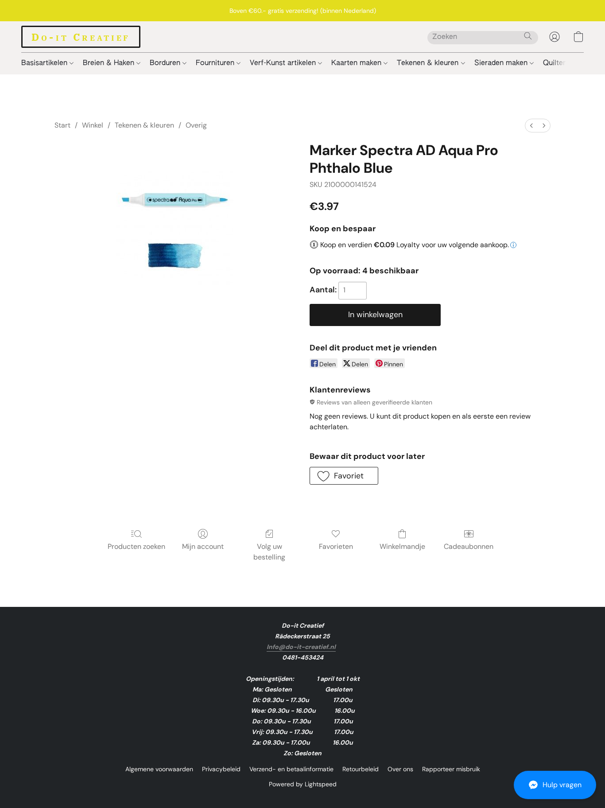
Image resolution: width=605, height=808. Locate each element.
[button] (555, 785)
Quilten (556, 63)
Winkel (92, 125)
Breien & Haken (109, 63)
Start (62, 125)
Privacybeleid (221, 769)
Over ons (400, 769)
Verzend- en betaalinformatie (291, 769)
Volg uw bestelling (269, 552)
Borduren (166, 63)
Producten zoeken (136, 546)
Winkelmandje (402, 546)
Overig (196, 125)
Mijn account (203, 546)
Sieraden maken (502, 63)
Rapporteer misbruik (451, 769)
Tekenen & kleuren (429, 63)
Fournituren (216, 63)
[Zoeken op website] (528, 36)
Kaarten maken (357, 63)
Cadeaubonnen (468, 546)
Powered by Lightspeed (303, 784)
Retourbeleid (360, 769)
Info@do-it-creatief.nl (301, 647)
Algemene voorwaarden (159, 769)
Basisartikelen (45, 63)
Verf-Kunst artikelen (284, 63)
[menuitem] (531, 125)
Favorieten (336, 546)
